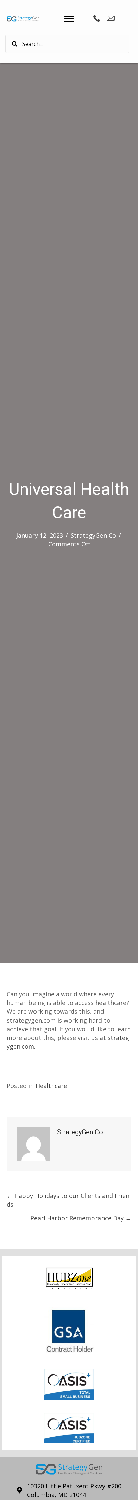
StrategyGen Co (93, 535)
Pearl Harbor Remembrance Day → (80, 1218)
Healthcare (51, 1086)
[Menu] (69, 19)
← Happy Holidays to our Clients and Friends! (68, 1200)
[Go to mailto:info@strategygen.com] (111, 19)
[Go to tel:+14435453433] (97, 18)
